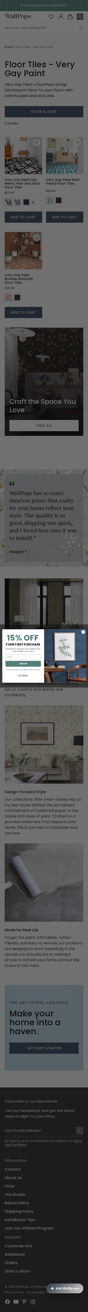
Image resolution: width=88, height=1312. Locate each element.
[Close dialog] (83, 632)
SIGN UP (23, 663)
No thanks (23, 675)
